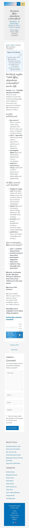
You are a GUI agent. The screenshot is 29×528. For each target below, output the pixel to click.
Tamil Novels (10, 484)
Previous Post (14, 345)
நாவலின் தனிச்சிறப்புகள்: (15, 62)
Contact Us (14, 517)
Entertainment (10, 472)
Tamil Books (13, 21)
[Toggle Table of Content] (19, 55)
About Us (14, 513)
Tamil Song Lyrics (11, 486)
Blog (16, 30)
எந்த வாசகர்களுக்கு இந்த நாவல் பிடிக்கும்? (15, 68)
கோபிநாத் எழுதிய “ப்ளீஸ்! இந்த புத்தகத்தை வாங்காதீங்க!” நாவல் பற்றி (14, 59)
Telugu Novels (10, 495)
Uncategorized (10, 498)
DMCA (15, 519)
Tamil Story (9, 489)
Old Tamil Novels (11, 452)
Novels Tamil (10, 478)
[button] (22, 4)
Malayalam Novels (11, 475)
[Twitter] (13, 522)
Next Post (14, 349)
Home (12, 30)
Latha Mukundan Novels (13, 455)
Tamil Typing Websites (13, 492)
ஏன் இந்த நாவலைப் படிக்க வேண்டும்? (15, 65)
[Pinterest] (15, 522)
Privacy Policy (14, 515)
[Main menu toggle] (18, 4)
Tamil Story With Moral (13, 463)
